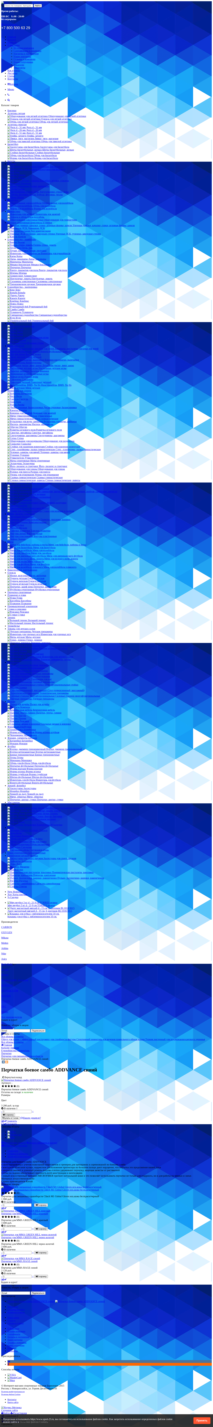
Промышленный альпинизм (22, 606)
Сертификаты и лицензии (27, 50)
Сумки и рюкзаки (16, 609)
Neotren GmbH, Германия (14, 980)
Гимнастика (13, 211)
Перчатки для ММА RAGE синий (19, 1261)
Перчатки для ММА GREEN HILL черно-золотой (27, 1237)
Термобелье (13, 626)
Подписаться (38, 1031)
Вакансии (19, 64)
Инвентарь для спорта (19, 390)
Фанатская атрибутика (19, 726)
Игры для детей (15, 345)
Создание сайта (9, 1410)
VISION (5, 1001)
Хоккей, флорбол (16, 785)
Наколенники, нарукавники (22, 570)
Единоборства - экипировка (22, 287)
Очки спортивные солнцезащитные (26, 852)
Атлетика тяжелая (17, 124)
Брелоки (11, 110)
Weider (4, 1011)
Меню (10, 89)
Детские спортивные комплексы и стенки (29, 222)
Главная (11, 36)
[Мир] (11, 1137)
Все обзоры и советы (12, 1036)
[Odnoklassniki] (8, 1364)
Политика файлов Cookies (10, 1394)
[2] (6, 1086)
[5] (15, 1086)
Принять (201, 1420)
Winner (4, 974)
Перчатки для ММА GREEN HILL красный (24, 1213)
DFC (3, 1006)
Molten (4, 943)
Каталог (11, 39)
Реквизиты (19, 67)
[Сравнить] (4, 1208)
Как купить (13, 70)
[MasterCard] (14, 1134)
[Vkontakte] (8, 1361)
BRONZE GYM (9, 990)
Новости (12, 42)
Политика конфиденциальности (13, 1391)
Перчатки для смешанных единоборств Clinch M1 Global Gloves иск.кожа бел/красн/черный (50, 1189)
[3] (9, 1086)
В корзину (9, 1115)
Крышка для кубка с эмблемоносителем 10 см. (32, 916)
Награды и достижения (26, 53)
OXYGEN (6, 932)
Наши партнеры (22, 56)
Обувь (10, 827)
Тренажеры (13, 662)
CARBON (6, 927)
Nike (3, 953)
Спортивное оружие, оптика (22, 855)
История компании (24, 48)
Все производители (11, 1017)
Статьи (11, 76)
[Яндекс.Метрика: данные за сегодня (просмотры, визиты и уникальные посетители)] (11, 1407)
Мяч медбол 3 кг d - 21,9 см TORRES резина (31, 905)
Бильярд (11, 163)
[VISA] (11, 1132)
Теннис (11, 617)
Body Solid (6, 964)
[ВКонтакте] (3, 1062)
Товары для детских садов (21, 628)
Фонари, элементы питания (22, 738)
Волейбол (12, 200)
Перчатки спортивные (19, 592)
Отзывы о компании (24, 59)
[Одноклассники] (6, 1062)
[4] (12, 1086)
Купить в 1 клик (11, 1118)
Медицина (13, 805)
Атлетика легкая (16, 113)
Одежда (11, 572)
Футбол (11, 746)
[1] (3, 1086)
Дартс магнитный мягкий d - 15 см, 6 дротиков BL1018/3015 (39, 911)
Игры (10, 323)
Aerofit (4, 969)
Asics (4, 959)
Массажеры (13, 802)
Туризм (11, 701)
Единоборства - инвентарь (21, 239)
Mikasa (4, 937)
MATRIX (6, 996)
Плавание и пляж (16, 595)
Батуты (11, 161)
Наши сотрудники (23, 62)
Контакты (12, 78)
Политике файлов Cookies (33, 1422)
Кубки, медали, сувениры (21, 514)
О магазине (13, 45)
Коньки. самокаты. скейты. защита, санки (29, 483)
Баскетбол (12, 144)
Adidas (4, 948)
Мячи (10, 542)
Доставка (12, 73)
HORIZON (7, 985)
